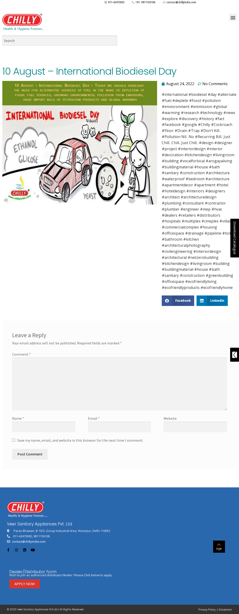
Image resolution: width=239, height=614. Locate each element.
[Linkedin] (24, 549)
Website (170, 418)
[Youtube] (32, 549)
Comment (21, 354)
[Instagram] (16, 549)
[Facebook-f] (8, 549)
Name (18, 418)
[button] (233, 17)
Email (94, 418)
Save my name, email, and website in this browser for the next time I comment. (80, 440)
